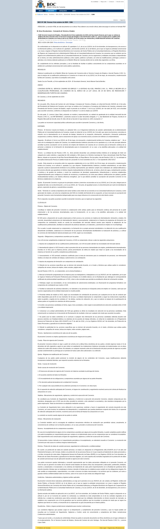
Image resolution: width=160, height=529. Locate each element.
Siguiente (122, 20)
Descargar (69, 42)
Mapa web (103, 1)
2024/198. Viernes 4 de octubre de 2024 (77, 14)
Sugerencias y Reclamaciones (116, 528)
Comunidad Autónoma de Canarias (40, 4)
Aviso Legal (103, 528)
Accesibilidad (94, 1)
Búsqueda (63, 10)
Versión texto (120, 1)
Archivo (51, 10)
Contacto (111, 1)
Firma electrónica (59, 42)
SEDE (74, 10)
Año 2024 (59, 14)
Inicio (41, 10)
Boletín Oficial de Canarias (56, 4)
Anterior (115, 20)
